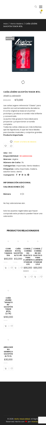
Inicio (5, 23)
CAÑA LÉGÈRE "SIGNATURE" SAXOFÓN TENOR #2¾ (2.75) (8, 306)
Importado (21, 165)
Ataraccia (35, 421)
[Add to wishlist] (5, 145)
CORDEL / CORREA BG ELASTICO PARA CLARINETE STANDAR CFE (28, 256)
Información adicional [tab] (17, 182)
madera (33, 169)
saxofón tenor (9, 171)
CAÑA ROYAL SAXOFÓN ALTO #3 (18, 252)
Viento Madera (16, 23)
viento (19, 171)
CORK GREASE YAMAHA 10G (8, 252)
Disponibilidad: (11, 156)
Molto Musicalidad (22, 419)
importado (24, 169)
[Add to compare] (11, 145)
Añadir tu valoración (12, 95)
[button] (5, 267)
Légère (15, 159)
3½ (22, 162)
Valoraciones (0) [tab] (13, 186)
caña (16, 169)
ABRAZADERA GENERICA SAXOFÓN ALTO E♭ (8, 351)
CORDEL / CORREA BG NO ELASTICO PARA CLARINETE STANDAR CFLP (37, 256)
